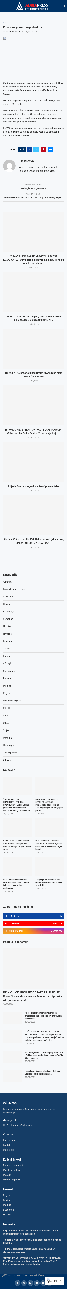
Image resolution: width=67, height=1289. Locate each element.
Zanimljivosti (10, 752)
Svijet (6, 730)
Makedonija (9, 671)
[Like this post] (23, 149)
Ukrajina (7, 737)
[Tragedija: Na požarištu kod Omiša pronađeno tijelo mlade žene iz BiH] (33, 349)
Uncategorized (10, 745)
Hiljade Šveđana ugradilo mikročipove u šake (33, 486)
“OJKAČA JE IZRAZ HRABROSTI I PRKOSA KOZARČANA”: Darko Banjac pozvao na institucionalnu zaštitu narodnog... (33, 260)
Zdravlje (7, 760)
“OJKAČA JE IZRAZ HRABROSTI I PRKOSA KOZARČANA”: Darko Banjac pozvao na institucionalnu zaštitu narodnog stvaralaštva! (16, 805)
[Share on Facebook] (29, 149)
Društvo (7, 604)
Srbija (6, 723)
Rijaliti (6, 708)
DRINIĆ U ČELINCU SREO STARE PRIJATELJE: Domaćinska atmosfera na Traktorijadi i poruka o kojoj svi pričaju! (32, 996)
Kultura (6, 656)
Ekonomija (8, 611)
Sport (6, 715)
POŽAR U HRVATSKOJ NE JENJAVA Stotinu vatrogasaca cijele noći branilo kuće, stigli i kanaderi (48, 845)
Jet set (6, 648)
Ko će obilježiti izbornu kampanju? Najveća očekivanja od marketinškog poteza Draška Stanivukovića (44, 1055)
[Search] (63, 6)
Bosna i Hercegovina (14, 589)
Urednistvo (14, 31)
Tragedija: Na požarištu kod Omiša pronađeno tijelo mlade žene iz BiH (48, 882)
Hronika (7, 626)
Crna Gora (8, 596)
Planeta (7, 678)
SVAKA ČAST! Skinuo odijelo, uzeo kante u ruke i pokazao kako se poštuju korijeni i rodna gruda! (17, 845)
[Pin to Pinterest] (43, 149)
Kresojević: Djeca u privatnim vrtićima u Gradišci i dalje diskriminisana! (42, 1072)
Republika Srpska (12, 700)
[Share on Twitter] (36, 149)
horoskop (8, 619)
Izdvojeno (8, 641)
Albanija (7, 581)
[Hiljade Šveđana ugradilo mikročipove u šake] (33, 462)
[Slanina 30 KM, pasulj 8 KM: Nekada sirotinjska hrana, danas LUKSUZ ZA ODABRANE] (33, 515)
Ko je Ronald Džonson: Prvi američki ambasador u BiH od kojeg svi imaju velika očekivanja (43, 1016)
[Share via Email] (50, 149)
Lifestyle (7, 663)
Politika (7, 685)
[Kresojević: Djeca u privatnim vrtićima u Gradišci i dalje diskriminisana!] (12, 1076)
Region (6, 693)
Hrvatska (7, 633)
